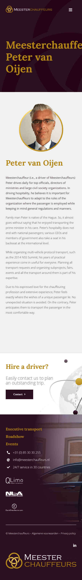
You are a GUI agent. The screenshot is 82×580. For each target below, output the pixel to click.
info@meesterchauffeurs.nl (31, 460)
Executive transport (24, 429)
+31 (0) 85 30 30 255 (27, 452)
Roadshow (15, 436)
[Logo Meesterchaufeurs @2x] (29, 7)
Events (12, 443)
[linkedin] (74, 545)
